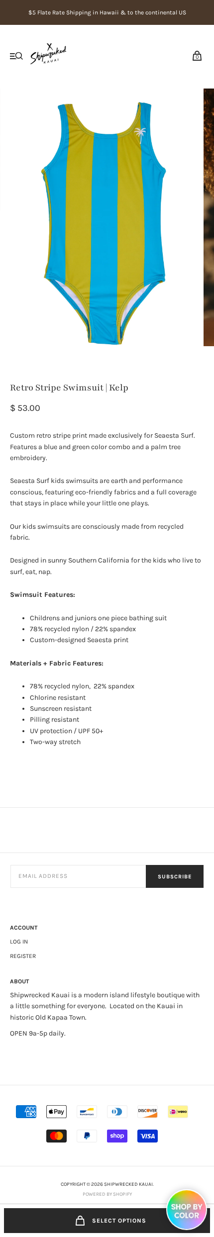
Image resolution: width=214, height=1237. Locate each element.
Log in (19, 941)
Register (23, 955)
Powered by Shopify (107, 1194)
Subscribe (175, 876)
